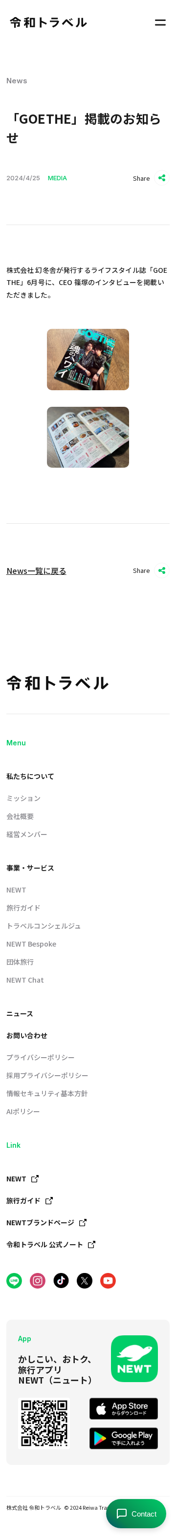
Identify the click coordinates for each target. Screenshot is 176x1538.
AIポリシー (23, 1111)
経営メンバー (26, 834)
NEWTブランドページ (40, 1222)
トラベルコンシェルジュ (43, 925)
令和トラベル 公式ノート (44, 1244)
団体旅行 (20, 962)
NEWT (16, 889)
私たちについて (30, 776)
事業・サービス (30, 868)
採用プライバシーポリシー (47, 1075)
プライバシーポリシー (40, 1057)
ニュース (19, 1013)
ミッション (23, 798)
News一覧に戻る (36, 570)
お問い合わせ (26, 1035)
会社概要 (20, 816)
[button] (160, 22)
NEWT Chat (25, 980)
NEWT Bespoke (31, 944)
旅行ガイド (23, 907)
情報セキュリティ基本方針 (47, 1093)
